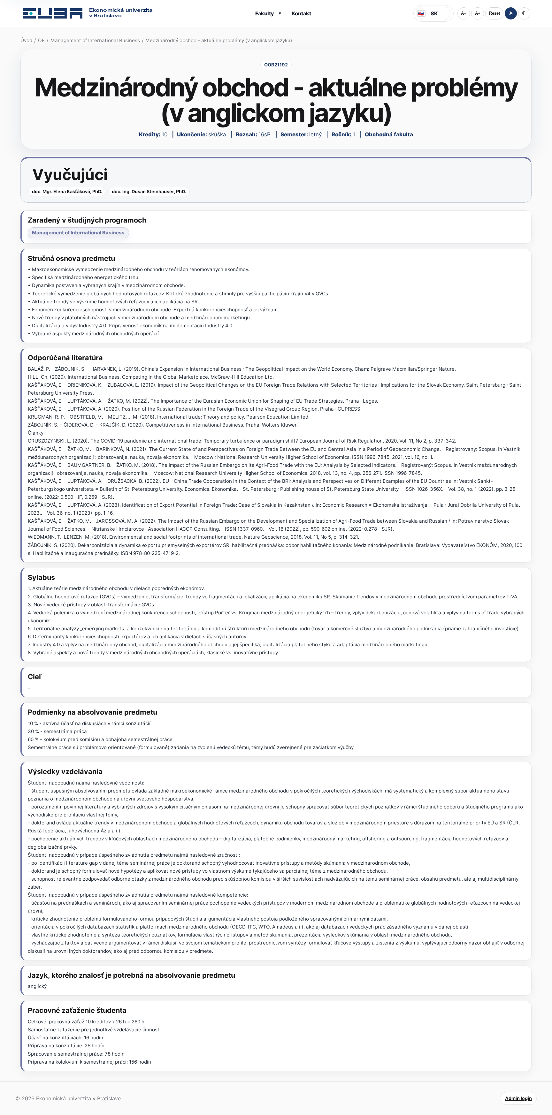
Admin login (518, 1098)
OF (41, 40)
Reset (494, 13)
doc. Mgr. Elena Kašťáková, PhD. (67, 191)
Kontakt (301, 13)
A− (463, 13)
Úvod (26, 40)
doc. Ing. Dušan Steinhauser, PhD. (149, 191)
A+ (477, 13)
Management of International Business (95, 40)
